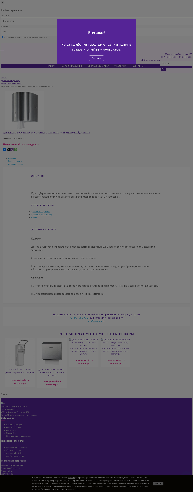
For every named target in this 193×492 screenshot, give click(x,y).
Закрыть (96, 58)
